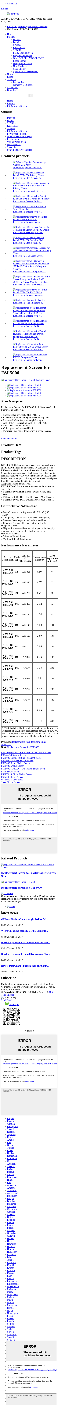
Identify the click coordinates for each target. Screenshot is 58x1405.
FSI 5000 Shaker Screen (12, 766)
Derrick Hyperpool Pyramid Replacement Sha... (25, 954)
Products (11, 37)
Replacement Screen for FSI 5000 (23, 747)
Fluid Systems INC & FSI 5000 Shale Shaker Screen (26, 752)
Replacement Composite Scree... (28, 191)
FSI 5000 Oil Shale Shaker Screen (17, 760)
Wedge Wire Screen (22, 63)
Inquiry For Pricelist (10, 989)
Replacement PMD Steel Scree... (28, 284)
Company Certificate (23, 85)
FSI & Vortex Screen (23, 53)
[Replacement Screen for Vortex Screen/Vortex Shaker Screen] (29, 867)
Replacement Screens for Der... (27, 326)
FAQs (10, 77)
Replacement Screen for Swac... (28, 349)
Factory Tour (19, 82)
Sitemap (10, 995)
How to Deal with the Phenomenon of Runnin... (25, 966)
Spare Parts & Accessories (25, 71)
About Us (11, 79)
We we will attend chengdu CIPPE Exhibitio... (24, 931)
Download (12, 90)
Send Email (6, 1000)
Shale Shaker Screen (11, 782)
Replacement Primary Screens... (28, 222)
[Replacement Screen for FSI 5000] (18, 882)
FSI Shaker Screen (10, 771)
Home (10, 34)
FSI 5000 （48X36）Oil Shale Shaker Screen (23, 768)
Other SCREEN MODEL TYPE (28, 58)
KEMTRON (19, 47)
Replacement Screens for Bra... (27, 201)
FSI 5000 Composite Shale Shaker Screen (21, 758)
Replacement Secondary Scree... (28, 232)
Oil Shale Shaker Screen (12, 779)
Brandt (16, 42)
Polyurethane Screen (22, 55)
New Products (19, 66)
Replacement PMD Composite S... (29, 271)
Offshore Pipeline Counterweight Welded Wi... (24, 919)
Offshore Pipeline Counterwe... (27, 167)
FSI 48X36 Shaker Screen (13, 755)
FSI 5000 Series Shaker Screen (15, 763)
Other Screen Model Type (19, 136)
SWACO (17, 45)
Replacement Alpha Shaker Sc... (28, 302)
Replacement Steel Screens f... (27, 178)
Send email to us (9, 438)
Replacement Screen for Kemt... (28, 360)
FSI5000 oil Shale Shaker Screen (16, 774)
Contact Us (12, 87)
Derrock (17, 39)
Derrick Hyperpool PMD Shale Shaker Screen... (25, 942)
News (10, 74)
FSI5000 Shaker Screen (12, 777)
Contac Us (12, 3)
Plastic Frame (19, 61)
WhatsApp (14, 1004)
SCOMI (17, 50)
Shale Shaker (19, 69)
